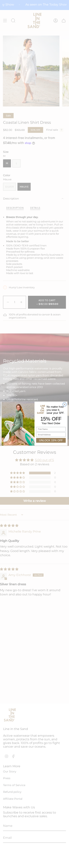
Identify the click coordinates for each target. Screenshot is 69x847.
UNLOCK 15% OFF (51, 440)
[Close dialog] (65, 404)
